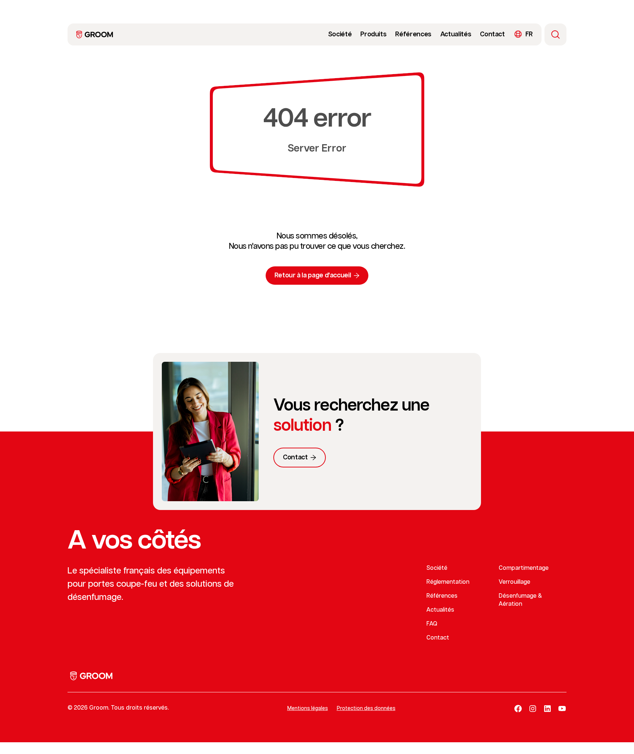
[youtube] (562, 708)
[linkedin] (547, 708)
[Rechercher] (555, 34)
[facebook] (518, 708)
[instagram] (532, 708)
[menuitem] (94, 34)
